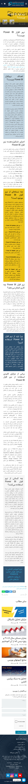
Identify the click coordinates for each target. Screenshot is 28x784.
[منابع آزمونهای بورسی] (14, 652)
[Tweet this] (10, 591)
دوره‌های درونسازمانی (19, 747)
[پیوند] (16, 4)
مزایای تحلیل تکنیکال (16, 619)
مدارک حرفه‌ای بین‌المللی (19, 749)
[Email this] (14, 591)
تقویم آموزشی (21, 744)
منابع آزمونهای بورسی (17, 660)
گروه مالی (14, 781)
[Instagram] (12, 775)
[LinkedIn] (16, 775)
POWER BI (22, 586)
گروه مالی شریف (12, 22)
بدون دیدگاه (21, 24)
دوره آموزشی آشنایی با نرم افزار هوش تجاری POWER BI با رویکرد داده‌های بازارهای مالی (14, 574)
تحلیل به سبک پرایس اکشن (16, 680)
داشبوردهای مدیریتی (8, 586)
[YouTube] (20, 775)
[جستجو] (2, 4)
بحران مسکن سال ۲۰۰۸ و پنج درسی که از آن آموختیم (14, 639)
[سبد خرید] (4, 4)
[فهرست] (26, 4)
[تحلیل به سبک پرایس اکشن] (14, 671)
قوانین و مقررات (20, 742)
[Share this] (7, 591)
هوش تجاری (19, 588)
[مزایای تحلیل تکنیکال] (14, 612)
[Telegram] (8, 775)
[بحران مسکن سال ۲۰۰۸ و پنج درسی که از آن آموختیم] (14, 631)
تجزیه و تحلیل (16, 586)
